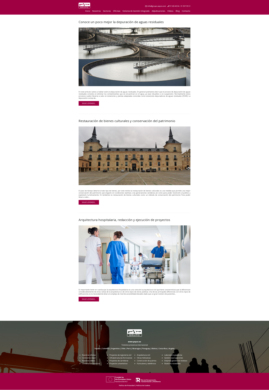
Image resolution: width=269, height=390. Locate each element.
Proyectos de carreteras (118, 361)
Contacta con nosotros (91, 363)
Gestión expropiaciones (173, 358)
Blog (178, 11)
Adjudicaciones (158, 11)
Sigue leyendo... (89, 103)
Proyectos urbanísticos (118, 363)
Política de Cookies (143, 385)
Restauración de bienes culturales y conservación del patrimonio (127, 121)
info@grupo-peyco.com (157, 6)
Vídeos (170, 11)
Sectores (107, 11)
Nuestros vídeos (88, 361)
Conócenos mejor (89, 358)
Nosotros (96, 11)
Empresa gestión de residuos (175, 361)
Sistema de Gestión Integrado (136, 11)
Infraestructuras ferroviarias (120, 358)
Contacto (186, 11)
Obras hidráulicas (144, 358)
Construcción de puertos (146, 361)
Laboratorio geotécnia (173, 355)
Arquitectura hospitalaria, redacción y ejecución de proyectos (124, 220)
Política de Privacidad (127, 385)
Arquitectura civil (143, 355)
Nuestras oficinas (89, 355)
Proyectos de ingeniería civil (120, 355)
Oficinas (116, 11)
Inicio (87, 11)
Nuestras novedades (172, 363)
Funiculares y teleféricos (146, 363)
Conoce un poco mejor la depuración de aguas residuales (121, 22)
